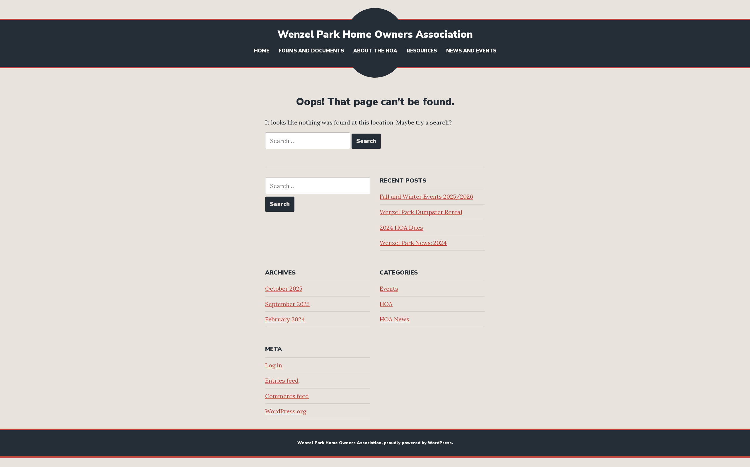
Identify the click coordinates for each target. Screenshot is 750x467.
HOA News (394, 319)
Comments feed (287, 396)
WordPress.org (285, 411)
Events (389, 288)
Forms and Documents (311, 50)
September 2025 (287, 304)
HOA (386, 304)
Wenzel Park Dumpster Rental (421, 212)
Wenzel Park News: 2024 (413, 242)
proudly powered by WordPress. (418, 443)
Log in (273, 365)
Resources (422, 50)
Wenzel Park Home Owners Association (375, 34)
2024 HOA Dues (401, 227)
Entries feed (282, 380)
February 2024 (285, 319)
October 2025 (283, 288)
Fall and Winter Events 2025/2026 (426, 196)
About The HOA (375, 50)
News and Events (471, 50)
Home (261, 50)
